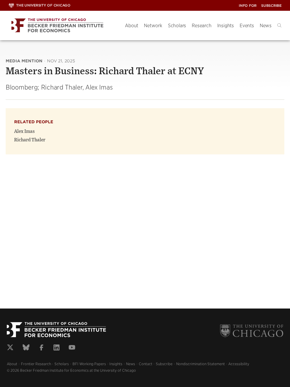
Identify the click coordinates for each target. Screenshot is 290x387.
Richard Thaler (29, 140)
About (131, 25)
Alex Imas (24, 131)
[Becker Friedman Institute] (62, 25)
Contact (145, 364)
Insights (225, 25)
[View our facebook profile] (41, 348)
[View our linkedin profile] (56, 348)
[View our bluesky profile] (26, 348)
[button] (279, 25)
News (266, 25)
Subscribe (271, 5)
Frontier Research (36, 364)
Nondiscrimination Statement (200, 364)
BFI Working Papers (89, 364)
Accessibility (238, 364)
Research (201, 25)
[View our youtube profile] (72, 348)
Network (153, 25)
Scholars (177, 25)
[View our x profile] (10, 348)
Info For (248, 5)
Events (247, 25)
